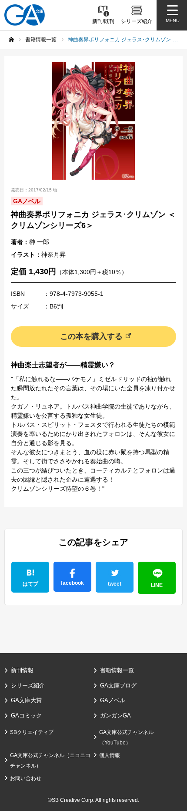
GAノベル (112, 700)
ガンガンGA (115, 715)
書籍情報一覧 (117, 670)
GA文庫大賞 (26, 700)
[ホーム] (11, 40)
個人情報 (109, 755)
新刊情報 (22, 670)
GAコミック (26, 715)
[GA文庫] (24, 15)
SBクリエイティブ (31, 732)
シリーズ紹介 (28, 685)
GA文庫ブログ (118, 685)
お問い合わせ (25, 778)
